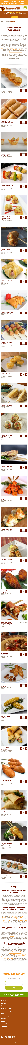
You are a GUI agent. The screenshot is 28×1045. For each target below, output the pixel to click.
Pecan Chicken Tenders (5, 685)
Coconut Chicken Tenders (15, 951)
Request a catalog (6, 1011)
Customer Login (5, 1016)
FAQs (2, 1005)
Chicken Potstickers (6, 405)
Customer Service (6, 1008)
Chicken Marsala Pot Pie (15, 52)
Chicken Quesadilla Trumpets (6, 436)
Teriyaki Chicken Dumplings (18, 954)
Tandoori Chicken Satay (15, 953)
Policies (3, 1021)
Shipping (3, 1018)
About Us (3, 1003)
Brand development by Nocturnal (8, 1044)
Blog (2, 1013)
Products (3, 1000)
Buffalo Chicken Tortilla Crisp (5, 154)
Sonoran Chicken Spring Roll (6, 748)
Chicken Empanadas (7, 312)
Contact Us (4, 1023)
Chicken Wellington (6, 529)
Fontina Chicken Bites (19, 917)
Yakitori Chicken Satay (7, 876)
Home (2, 21)
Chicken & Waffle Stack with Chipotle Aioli (6, 218)
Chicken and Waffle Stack (19, 49)
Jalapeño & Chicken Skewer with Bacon (6, 623)
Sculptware (4, 1029)
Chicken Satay (12, 916)
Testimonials (4, 1026)
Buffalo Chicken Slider (7, 48)
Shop (7, 21)
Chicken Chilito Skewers (5, 250)
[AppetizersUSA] (10, 8)
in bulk (12, 936)
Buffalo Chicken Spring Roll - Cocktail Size (7, 123)
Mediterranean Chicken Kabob (5, 654)
